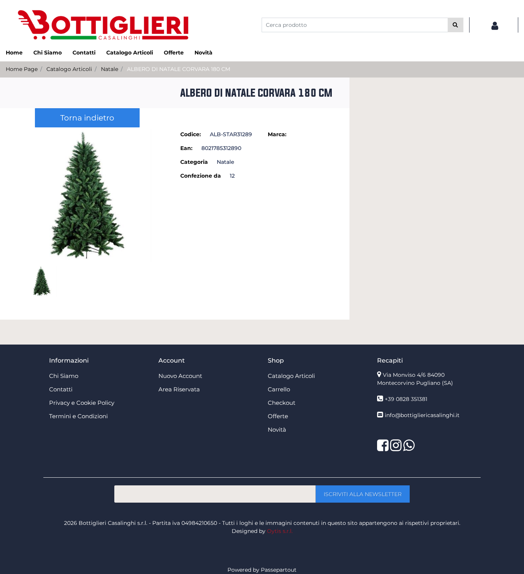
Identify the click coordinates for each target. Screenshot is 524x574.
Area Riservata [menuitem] (179, 389)
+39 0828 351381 (406, 399)
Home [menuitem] (14, 52)
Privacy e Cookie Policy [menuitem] (81, 402)
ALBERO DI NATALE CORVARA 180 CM (178, 69)
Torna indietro (87, 117)
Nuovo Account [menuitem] (180, 375)
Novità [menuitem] (203, 52)
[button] (455, 25)
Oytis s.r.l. (280, 531)
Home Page (22, 69)
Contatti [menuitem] (84, 52)
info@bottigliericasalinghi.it (422, 415)
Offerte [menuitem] (174, 52)
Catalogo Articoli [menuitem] (129, 52)
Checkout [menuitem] (281, 402)
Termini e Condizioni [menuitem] (78, 416)
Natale (109, 69)
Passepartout (279, 569)
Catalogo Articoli (69, 69)
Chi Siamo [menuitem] (47, 52)
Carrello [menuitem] (279, 389)
